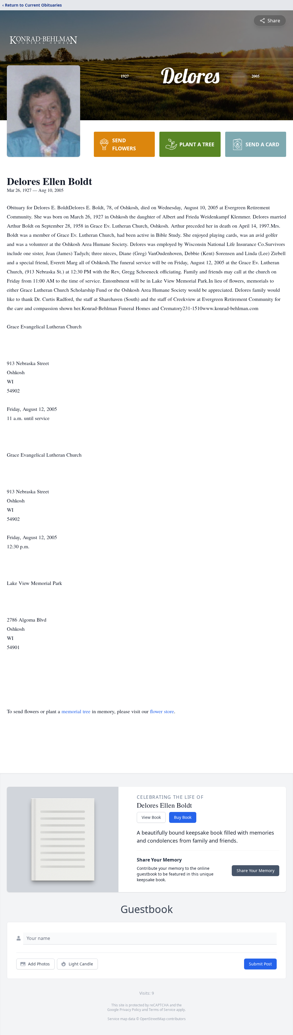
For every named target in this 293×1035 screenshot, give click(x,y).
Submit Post (260, 964)
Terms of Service (162, 1009)
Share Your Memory (255, 870)
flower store (162, 711)
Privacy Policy (130, 1009)
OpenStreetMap (152, 1018)
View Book (151, 817)
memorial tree (76, 711)
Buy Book (182, 817)
